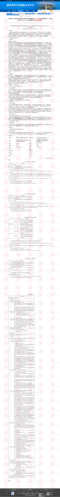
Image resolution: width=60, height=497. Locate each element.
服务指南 (27, 10)
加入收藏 (47, 0)
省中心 (11, 13)
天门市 (11, 14)
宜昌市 (20, 13)
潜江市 (14, 14)
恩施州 (52, 13)
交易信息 (20, 10)
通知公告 (14, 10)
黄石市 (23, 13)
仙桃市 (8, 14)
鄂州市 (36, 13)
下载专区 (33, 10)
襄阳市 (17, 13)
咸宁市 (46, 13)
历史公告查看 (52, 0)
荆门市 (33, 13)
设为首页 (44, 0)
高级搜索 (44, 12)
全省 (7, 13)
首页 (8, 10)
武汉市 (14, 13)
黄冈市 (42, 13)
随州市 (49, 13)
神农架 (18, 14)
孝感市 (39, 13)
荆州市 (30, 13)
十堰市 (27, 13)
